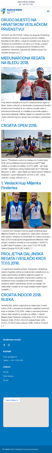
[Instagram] (9, 345)
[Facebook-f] (4, 345)
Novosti (5, 372)
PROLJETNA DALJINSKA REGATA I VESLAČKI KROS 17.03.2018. (23, 259)
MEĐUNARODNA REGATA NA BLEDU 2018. (23, 60)
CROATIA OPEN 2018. (19, 125)
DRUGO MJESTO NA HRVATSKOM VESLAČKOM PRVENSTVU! (24, 25)
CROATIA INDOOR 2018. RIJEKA (21, 297)
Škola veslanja (8, 376)
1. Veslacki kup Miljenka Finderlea (21, 185)
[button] (48, 11)
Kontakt (5, 380)
